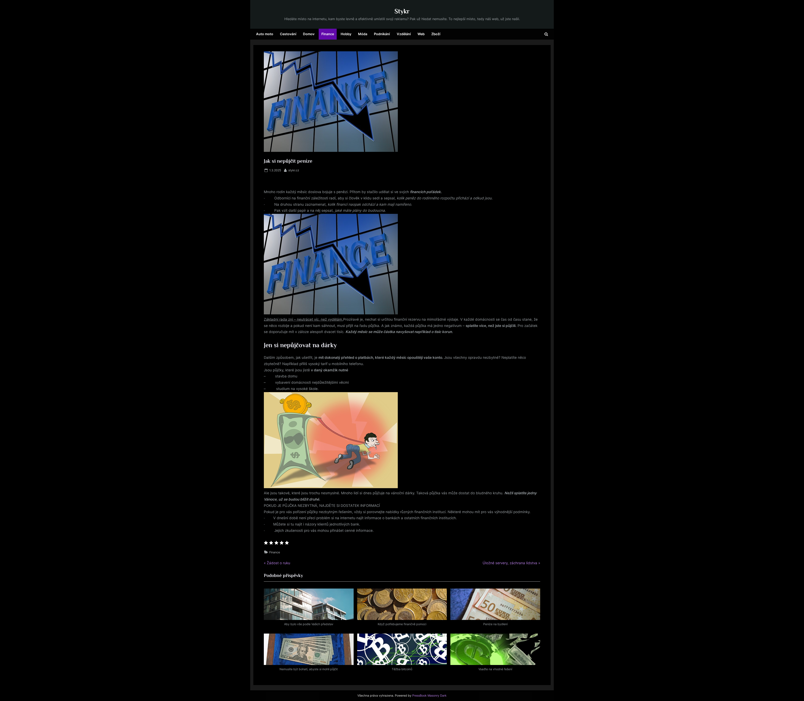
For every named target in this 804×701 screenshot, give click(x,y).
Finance (327, 34)
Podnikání (382, 34)
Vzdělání (404, 34)
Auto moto (264, 34)
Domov (308, 34)
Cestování (288, 34)
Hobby (346, 34)
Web (421, 34)
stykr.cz (293, 170)
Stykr (402, 11)
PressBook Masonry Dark (429, 695)
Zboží (435, 34)
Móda (362, 34)
